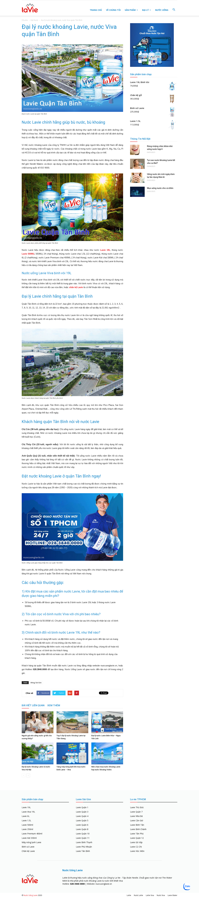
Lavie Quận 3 (82, 811)
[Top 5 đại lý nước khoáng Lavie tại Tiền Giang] (72, 722)
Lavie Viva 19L (28, 811)
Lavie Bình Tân (137, 824)
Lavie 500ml (27, 824)
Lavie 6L (26, 816)
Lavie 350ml (27, 829)
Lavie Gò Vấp (136, 842)
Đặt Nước (34, 20)
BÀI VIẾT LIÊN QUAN (33, 705)
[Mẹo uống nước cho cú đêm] (137, 192)
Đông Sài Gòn (36, 682)
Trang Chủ (96, 10)
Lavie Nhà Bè (136, 816)
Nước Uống (161, 10)
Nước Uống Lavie (30, 895)
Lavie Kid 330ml (29, 838)
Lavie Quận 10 (82, 833)
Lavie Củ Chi (136, 846)
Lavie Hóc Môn (137, 851)
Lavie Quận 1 (82, 807)
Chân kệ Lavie (28, 851)
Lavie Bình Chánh (138, 829)
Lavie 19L (105, 250)
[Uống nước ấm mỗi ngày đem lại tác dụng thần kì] (137, 178)
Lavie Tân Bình (83, 851)
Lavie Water (172, 895)
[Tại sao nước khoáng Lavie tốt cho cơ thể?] (137, 164)
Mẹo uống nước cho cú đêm (160, 188)
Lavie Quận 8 (82, 829)
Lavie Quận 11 (82, 838)
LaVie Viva (150, 895)
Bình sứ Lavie (28, 846)
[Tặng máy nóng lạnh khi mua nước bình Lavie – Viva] (72, 753)
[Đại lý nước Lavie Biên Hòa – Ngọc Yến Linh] (107, 722)
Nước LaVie (138, 895)
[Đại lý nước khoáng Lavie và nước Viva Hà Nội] (37, 753)
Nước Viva (161, 895)
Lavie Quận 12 (137, 838)
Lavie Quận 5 (82, 820)
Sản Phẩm (130, 10)
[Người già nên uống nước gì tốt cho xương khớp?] (37, 722)
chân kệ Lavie (76, 287)
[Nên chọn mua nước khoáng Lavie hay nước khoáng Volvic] (107, 753)
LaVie (25, 20)
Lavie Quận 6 (82, 824)
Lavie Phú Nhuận (84, 846)
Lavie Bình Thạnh (84, 842)
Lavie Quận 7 (136, 811)
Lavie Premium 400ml (32, 833)
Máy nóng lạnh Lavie (31, 842)
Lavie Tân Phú (136, 833)
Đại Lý (145, 10)
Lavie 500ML (28, 253)
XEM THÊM (53, 705)
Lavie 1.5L (26, 820)
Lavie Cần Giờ (136, 820)
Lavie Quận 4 (82, 816)
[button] (173, 9)
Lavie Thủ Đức (137, 807)
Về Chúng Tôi (113, 10)
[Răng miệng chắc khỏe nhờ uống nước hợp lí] (137, 150)
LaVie (129, 895)
